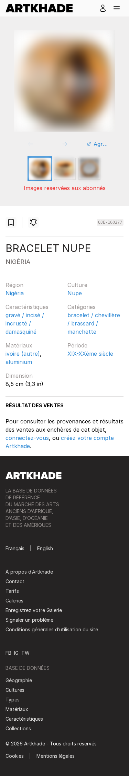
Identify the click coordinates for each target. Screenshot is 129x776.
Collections (18, 728)
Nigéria (15, 293)
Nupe (74, 293)
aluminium (19, 361)
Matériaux (19, 345)
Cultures (15, 690)
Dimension (19, 375)
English (45, 548)
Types (13, 699)
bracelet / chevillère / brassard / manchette (93, 323)
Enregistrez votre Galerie (34, 610)
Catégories (81, 306)
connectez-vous (27, 437)
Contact (15, 581)
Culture (77, 284)
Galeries (14, 600)
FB (8, 653)
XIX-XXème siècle (90, 353)
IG (16, 653)
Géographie (19, 680)
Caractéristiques (27, 306)
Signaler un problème (29, 620)
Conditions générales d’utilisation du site (52, 629)
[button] (116, 8)
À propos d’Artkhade (29, 572)
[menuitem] (42, 8)
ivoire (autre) (23, 353)
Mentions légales (55, 756)
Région (14, 284)
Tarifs (12, 591)
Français (15, 548)
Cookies (15, 756)
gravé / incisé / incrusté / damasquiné (25, 323)
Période (77, 345)
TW (25, 653)
